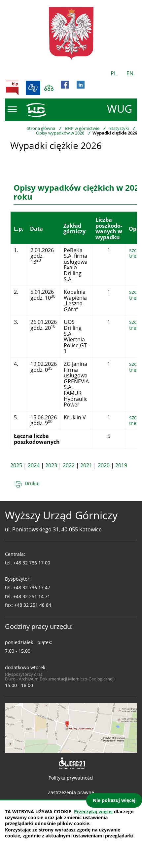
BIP (12, 88)
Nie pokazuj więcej (114, 800)
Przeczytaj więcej (93, 811)
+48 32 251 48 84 (32, 605)
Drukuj (32, 483)
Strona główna (41, 128)
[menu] (12, 109)
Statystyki (119, 128)
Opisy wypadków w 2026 (60, 133)
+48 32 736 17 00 (31, 562)
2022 (69, 465)
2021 (86, 465)
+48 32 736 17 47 (31, 587)
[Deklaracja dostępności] (71, 763)
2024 (34, 465)
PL (114, 73)
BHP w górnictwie (82, 128)
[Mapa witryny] (49, 88)
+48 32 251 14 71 (31, 596)
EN (129, 73)
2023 (51, 465)
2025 (16, 465)
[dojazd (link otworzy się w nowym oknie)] (71, 727)
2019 (121, 465)
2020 (104, 465)
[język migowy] (33, 88)
